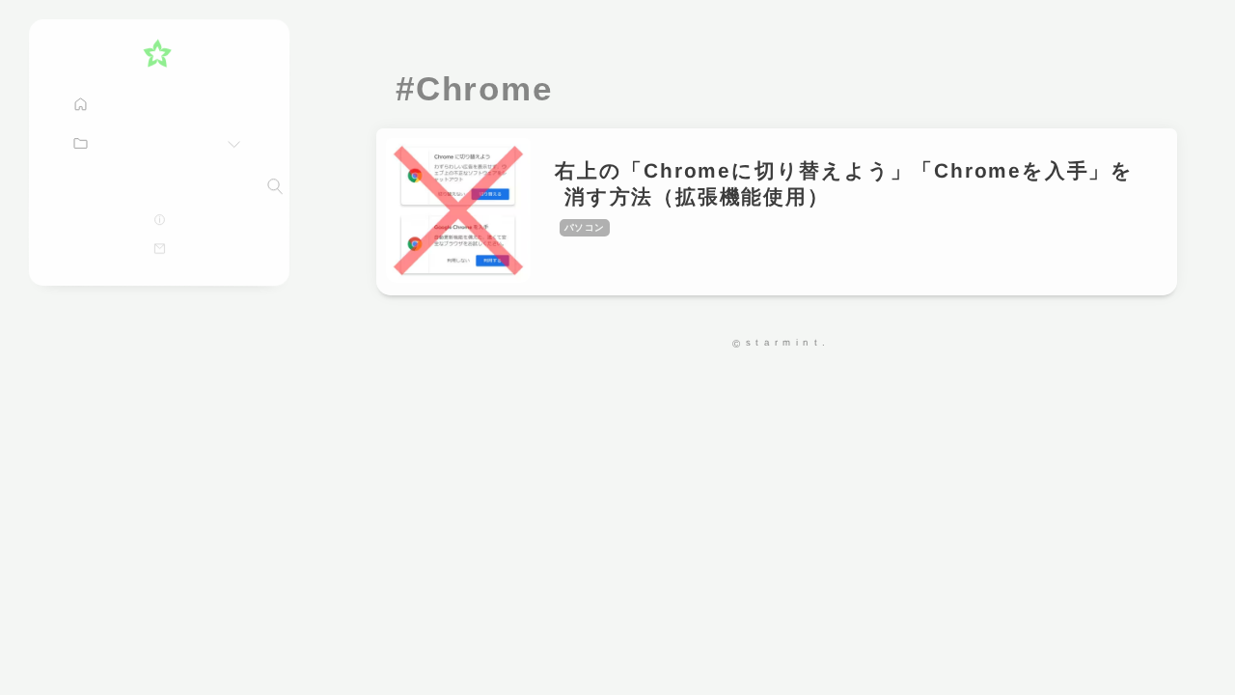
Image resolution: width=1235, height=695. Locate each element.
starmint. (788, 342)
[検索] (275, 186)
